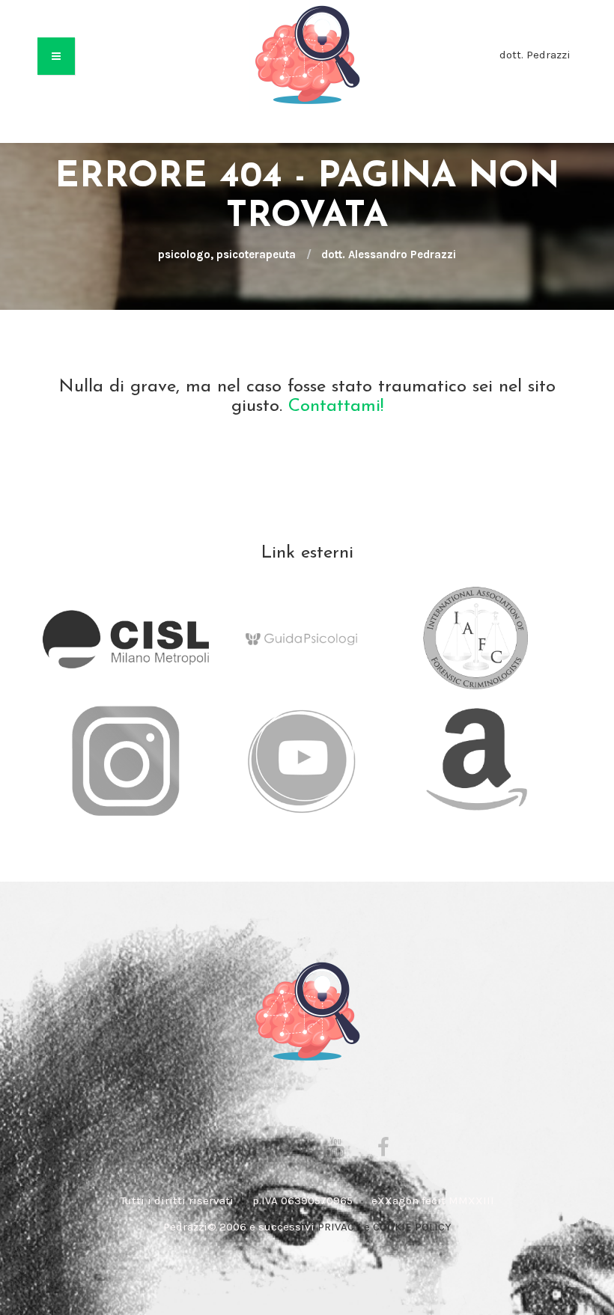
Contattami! (335, 406)
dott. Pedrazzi (535, 54)
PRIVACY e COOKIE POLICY (384, 1226)
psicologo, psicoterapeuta (227, 254)
